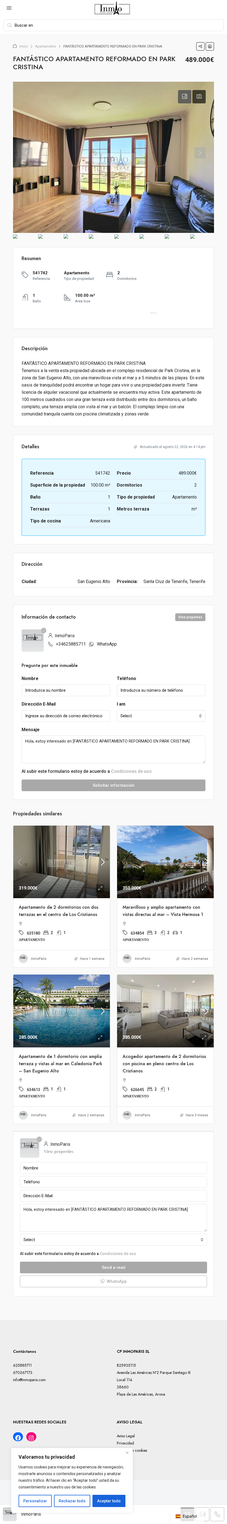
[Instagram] (31, 1438)
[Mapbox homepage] (153, 315)
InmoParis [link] (39, 959)
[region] (72, 1480)
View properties (190, 617)
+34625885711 (71, 644)
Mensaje (31, 729)
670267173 (22, 1372)
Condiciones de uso (131, 771)
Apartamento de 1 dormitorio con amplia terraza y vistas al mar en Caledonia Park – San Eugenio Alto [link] (60, 1063)
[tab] (184, 96)
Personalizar (35, 1501)
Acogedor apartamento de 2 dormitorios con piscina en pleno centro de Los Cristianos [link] (164, 1063)
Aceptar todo (109, 1501)
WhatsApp (107, 644)
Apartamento (45, 46)
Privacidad (125, 1443)
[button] (200, 46)
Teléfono (126, 678)
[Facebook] (18, 1438)
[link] (61, 862)
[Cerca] (127, 1452)
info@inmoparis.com (29, 1380)
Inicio (23, 46)
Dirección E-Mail (39, 704)
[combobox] (161, 716)
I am (121, 704)
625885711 (22, 1365)
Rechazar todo (72, 1501)
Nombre (30, 678)
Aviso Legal (126, 1436)
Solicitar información (114, 785)
